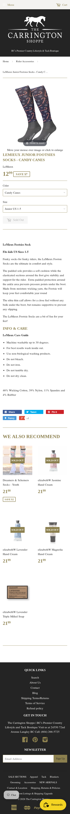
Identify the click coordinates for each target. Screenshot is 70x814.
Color (6, 185)
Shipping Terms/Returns (35, 698)
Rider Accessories (25, 61)
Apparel (34, 776)
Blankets (54, 776)
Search (35, 677)
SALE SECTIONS (17, 776)
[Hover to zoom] (35, 115)
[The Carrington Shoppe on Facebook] (25, 741)
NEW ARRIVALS (48, 782)
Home (6, 61)
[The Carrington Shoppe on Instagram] (45, 741)
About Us (35, 682)
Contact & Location (17, 787)
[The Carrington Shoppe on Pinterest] (35, 741)
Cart (64, 4)
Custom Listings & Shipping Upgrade (34, 793)
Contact (35, 687)
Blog (35, 693)
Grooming (15, 782)
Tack (43, 776)
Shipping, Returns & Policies (45, 787)
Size (5, 202)
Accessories (30, 782)
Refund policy (35, 708)
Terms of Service (35, 703)
